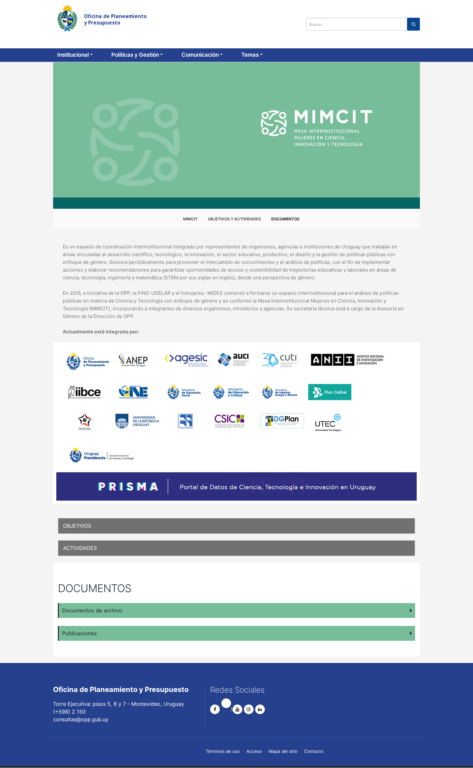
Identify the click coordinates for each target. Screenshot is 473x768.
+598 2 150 (365, 8)
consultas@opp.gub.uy (416, 8)
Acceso (254, 751)
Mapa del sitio (283, 751)
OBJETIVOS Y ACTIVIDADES (234, 218)
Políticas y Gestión (135, 55)
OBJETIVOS (77, 526)
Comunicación (200, 55)
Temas (250, 55)
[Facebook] (215, 709)
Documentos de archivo (92, 610)
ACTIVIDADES (80, 548)
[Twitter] (226, 703)
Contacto (313, 751)
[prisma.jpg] (236, 486)
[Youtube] (237, 709)
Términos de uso (223, 751)
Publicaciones (79, 633)
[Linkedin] (260, 709)
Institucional (73, 55)
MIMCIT (190, 218)
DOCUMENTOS (285, 218)
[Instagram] (249, 709)
